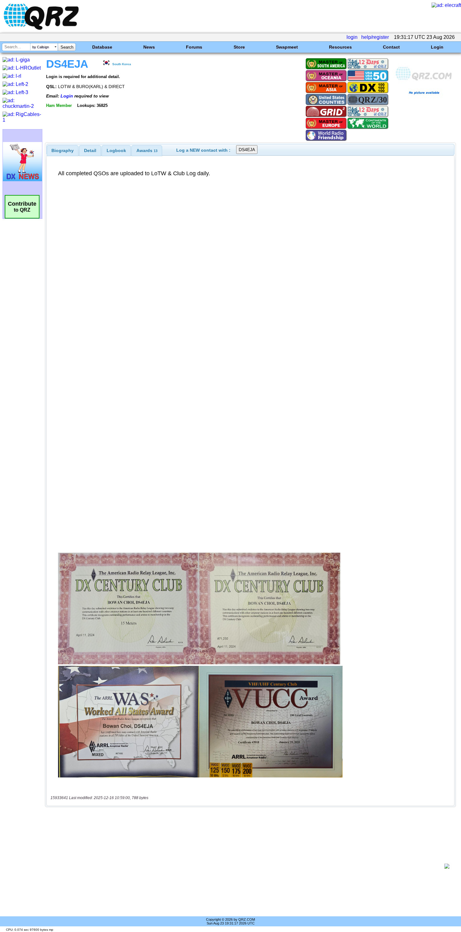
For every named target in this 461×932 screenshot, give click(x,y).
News (149, 47)
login (352, 37)
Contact (391, 47)
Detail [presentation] (90, 150)
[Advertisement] (246, 866)
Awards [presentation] (146, 150)
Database (102, 47)
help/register (375, 37)
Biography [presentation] (62, 150)
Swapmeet (287, 47)
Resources (340, 47)
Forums (194, 47)
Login (437, 47)
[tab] (62, 150)
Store (239, 47)
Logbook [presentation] (116, 150)
